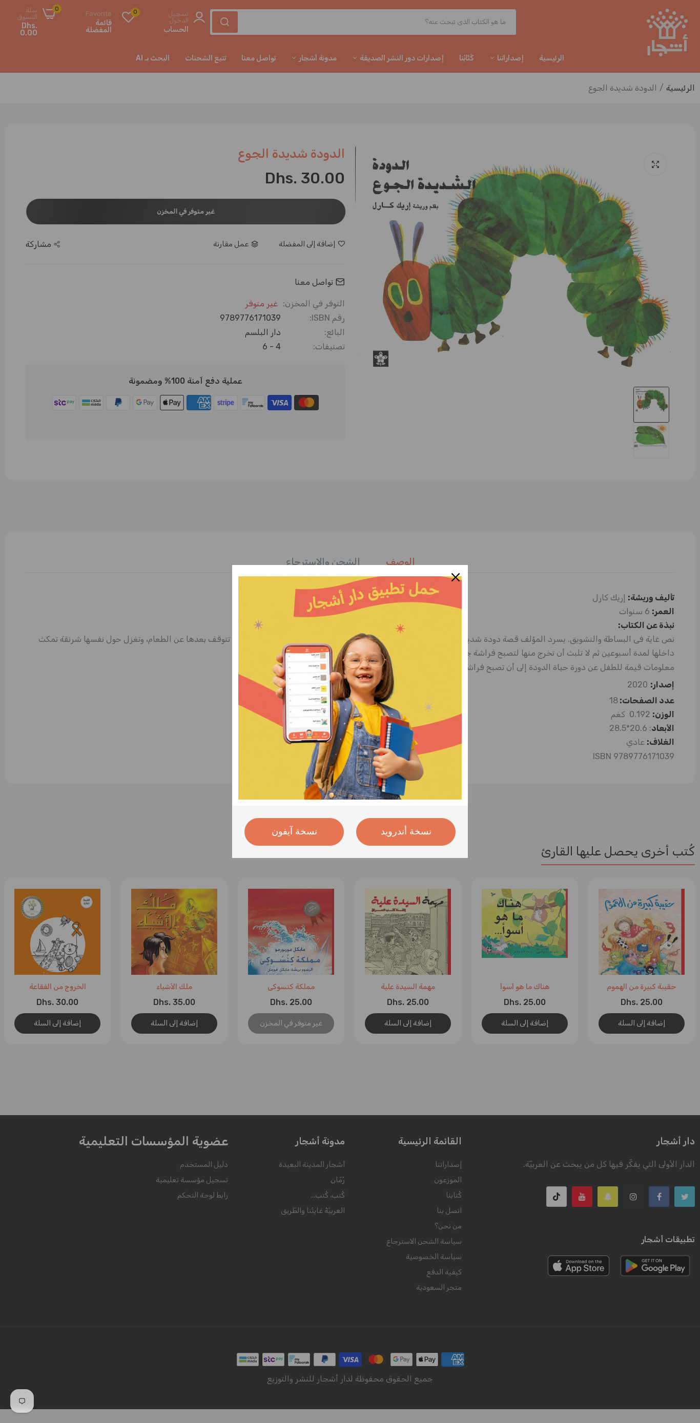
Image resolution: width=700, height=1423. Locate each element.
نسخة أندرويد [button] (406, 831)
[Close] (455, 577)
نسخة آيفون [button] (294, 831)
